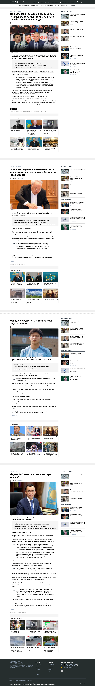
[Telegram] (12, 109)
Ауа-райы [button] (73, 5)
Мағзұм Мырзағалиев (14, 111)
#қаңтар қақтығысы (24, 5)
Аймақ (59, 2)
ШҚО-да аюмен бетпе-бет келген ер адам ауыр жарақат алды (77, 37)
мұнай (21, 111)
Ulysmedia (14, 23)
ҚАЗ (82, 2)
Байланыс (50, 669)
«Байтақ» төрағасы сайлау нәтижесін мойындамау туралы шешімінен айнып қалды (35, 224)
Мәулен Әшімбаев (17, 612)
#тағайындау (50, 5)
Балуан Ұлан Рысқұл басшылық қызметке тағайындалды (76, 47)
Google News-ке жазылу (68, 667)
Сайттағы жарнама (52, 667)
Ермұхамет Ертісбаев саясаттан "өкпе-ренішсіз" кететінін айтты (76, 30)
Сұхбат (72, 2)
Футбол (11, 417)
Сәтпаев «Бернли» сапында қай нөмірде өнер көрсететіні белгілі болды (31, 368)
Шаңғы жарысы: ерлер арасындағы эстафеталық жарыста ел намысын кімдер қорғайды (77, 63)
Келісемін (82, 683)
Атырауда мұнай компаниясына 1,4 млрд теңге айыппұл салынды (30, 65)
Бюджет (49, 2)
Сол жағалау (43, 2)
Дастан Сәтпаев (17, 417)
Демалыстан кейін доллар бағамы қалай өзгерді (77, 15)
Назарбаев (12, 264)
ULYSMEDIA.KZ (12, 11)
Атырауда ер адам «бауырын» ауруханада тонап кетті (27, 63)
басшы (28, 111)
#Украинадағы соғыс (33, 5)
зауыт (32, 111)
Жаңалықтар (36, 2)
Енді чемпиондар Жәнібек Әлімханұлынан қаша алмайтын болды (76, 55)
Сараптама (54, 2)
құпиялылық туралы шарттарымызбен (36, 684)
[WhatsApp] (16, 109)
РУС (84, 2)
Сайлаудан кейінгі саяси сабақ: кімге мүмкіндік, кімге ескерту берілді (76, 23)
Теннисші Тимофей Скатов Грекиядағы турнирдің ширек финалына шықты (76, 71)
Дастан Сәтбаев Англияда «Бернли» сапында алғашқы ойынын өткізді (31, 366)
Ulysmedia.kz (29, 58)
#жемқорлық (43, 5)
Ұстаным (67, 2)
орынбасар (36, 111)
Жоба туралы (51, 664)
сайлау (11, 612)
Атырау (25, 111)
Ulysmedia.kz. (22, 215)
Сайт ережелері (51, 666)
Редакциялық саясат (52, 671)
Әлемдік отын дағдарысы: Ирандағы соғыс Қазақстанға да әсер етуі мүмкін (33, 67)
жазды (46, 248)
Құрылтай (23, 264)
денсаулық (17, 264)
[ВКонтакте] (10, 109)
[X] (14, 109)
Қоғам (62, 2)
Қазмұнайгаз (43, 111)
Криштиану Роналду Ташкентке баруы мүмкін (25, 369)
